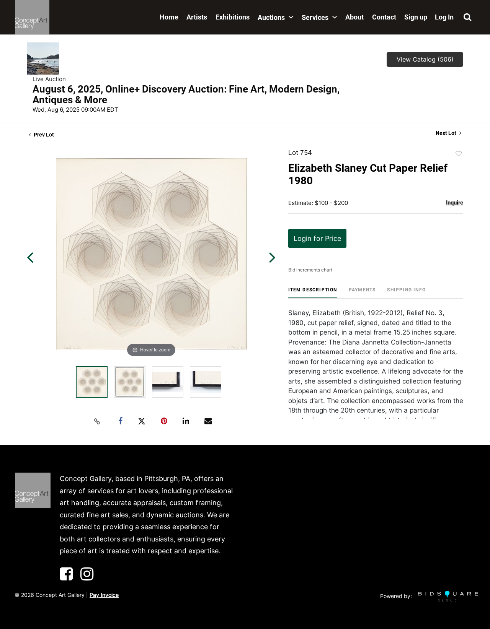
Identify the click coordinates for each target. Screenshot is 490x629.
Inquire (454, 202)
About (354, 17)
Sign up (415, 17)
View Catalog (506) (425, 59)
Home (169, 17)
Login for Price (317, 238)
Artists (196, 17)
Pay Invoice (104, 595)
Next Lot (446, 133)
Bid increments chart (310, 270)
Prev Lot (43, 135)
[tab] (312, 292)
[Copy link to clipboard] (97, 421)
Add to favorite (458, 154)
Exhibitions (233, 17)
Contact (384, 17)
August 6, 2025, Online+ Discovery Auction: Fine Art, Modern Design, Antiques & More (186, 94)
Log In (444, 17)
